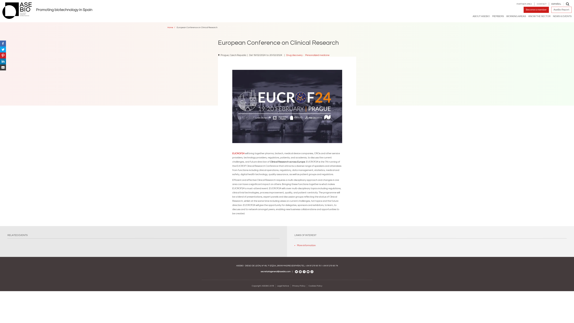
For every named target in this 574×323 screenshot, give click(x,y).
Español (556, 4)
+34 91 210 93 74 (330, 266)
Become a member (536, 10)
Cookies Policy (315, 286)
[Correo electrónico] (3, 67)
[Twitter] (3, 49)
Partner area (524, 4)
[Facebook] (3, 43)
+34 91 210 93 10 (313, 266)
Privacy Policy (298, 286)
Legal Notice (283, 286)
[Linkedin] (3, 61)
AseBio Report (561, 10)
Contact (541, 4)
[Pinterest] (3, 55)
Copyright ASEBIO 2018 (263, 286)
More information (306, 245)
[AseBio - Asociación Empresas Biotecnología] (17, 10)
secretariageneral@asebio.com (276, 272)
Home (170, 27)
